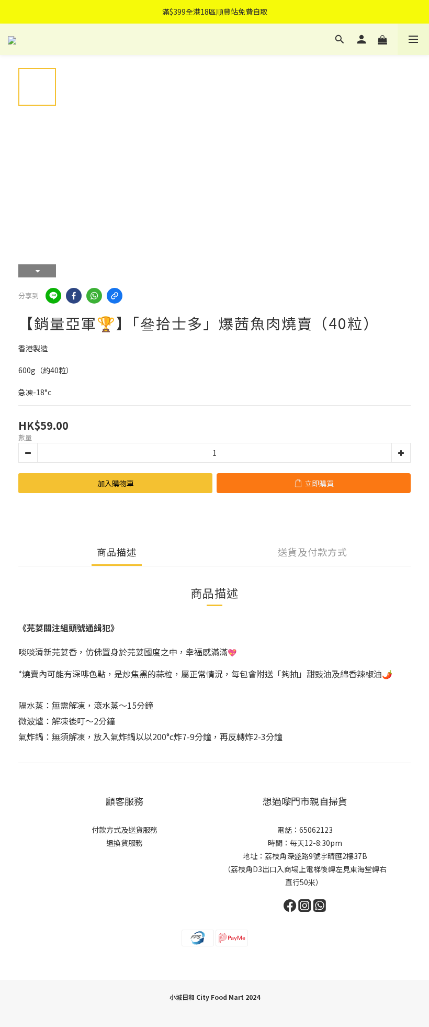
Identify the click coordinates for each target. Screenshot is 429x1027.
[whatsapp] (94, 296)
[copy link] (114, 296)
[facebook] (74, 296)
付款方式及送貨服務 (124, 829)
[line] (53, 296)
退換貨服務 (124, 843)
